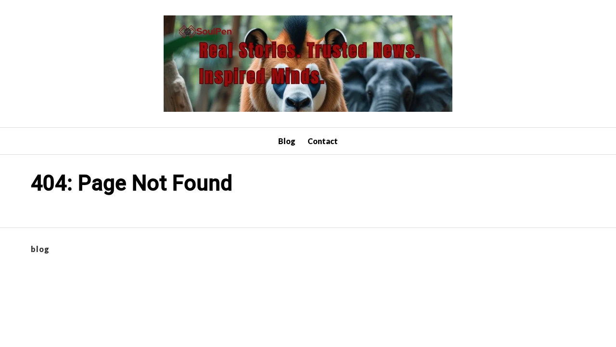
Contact (323, 141)
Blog (286, 141)
